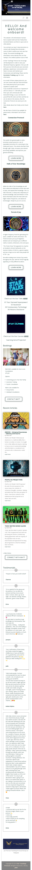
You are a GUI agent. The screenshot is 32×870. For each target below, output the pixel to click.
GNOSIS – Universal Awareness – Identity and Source (16, 433)
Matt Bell (8, 435)
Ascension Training (9, 75)
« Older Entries (7, 553)
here (4, 114)
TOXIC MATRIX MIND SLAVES (15, 526)
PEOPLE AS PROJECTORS (13, 480)
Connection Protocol (9, 101)
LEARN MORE (16, 158)
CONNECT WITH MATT (16, 557)
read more (8, 454)
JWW (16, 867)
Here (22, 65)
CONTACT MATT (13, 399)
